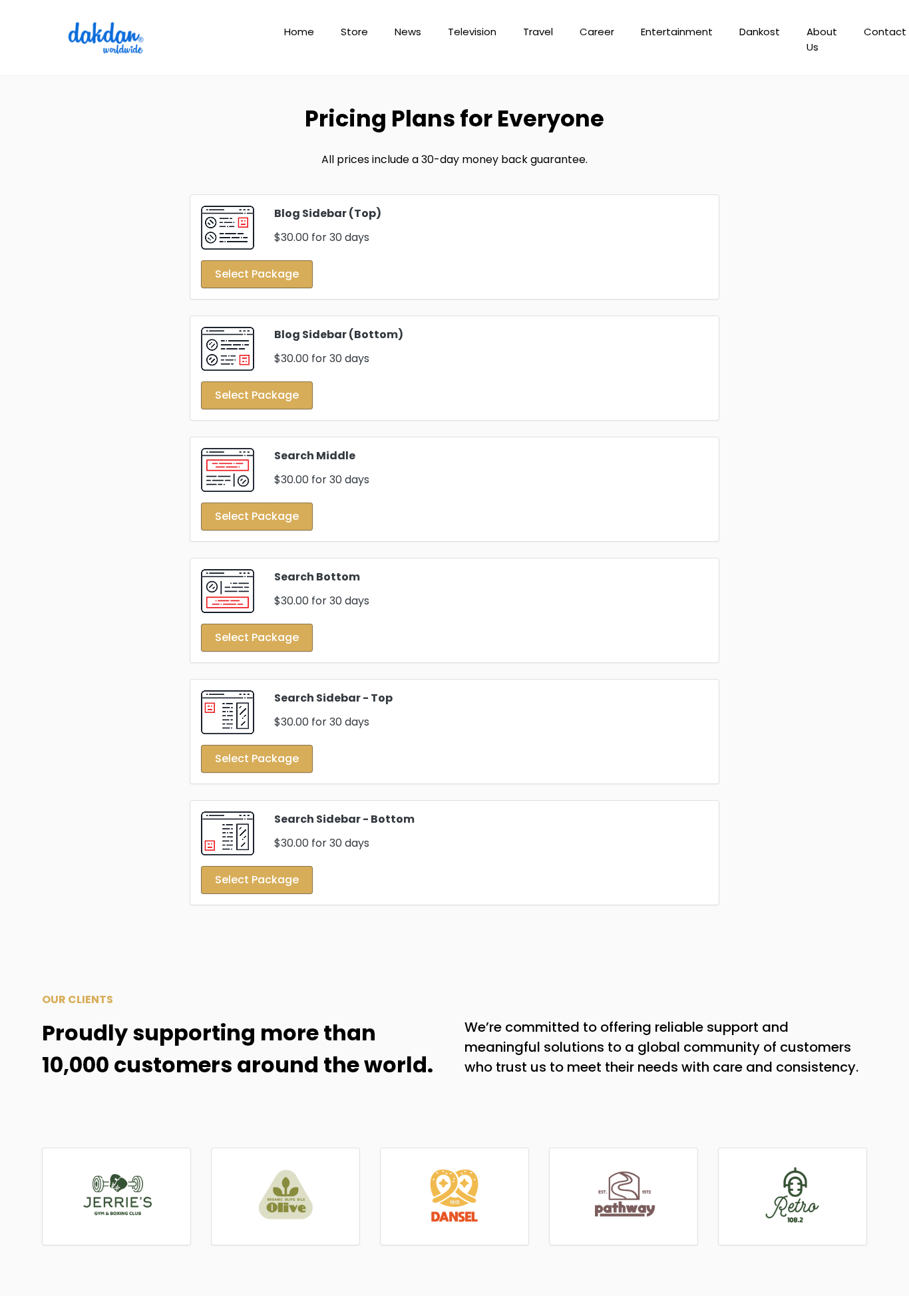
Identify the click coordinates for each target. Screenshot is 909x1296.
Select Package (257, 274)
